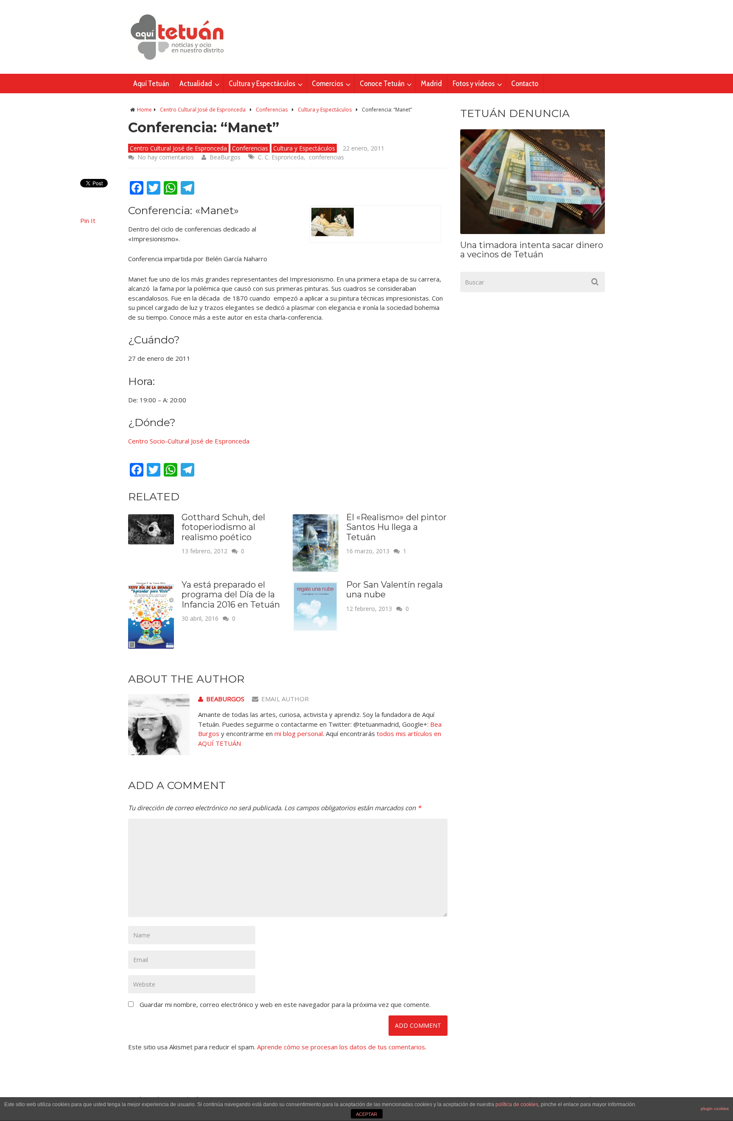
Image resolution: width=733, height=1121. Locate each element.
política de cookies (516, 1104)
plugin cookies (715, 1108)
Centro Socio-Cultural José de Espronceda (188, 441)
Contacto (524, 83)
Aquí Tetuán (151, 83)
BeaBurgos (225, 157)
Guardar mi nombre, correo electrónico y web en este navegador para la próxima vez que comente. (285, 1004)
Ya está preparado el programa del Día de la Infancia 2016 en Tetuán (231, 595)
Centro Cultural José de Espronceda (203, 109)
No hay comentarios (165, 157)
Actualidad (195, 83)
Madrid (431, 83)
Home (144, 109)
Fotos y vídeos (474, 83)
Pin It (87, 220)
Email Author (285, 698)
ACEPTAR (366, 1114)
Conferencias (272, 109)
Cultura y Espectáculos (262, 83)
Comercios (327, 83)
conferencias (326, 157)
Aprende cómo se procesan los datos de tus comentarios (341, 1047)
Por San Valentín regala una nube (394, 590)
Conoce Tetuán (382, 83)
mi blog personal (298, 733)
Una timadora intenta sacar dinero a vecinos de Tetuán (531, 249)
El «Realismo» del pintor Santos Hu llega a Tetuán (396, 527)
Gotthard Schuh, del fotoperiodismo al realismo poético (223, 527)
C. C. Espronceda (281, 157)
